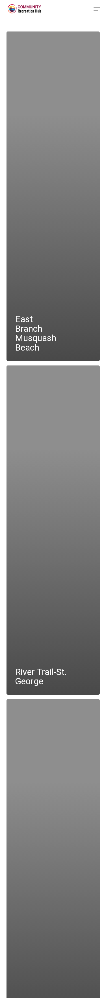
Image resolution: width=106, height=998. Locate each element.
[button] (97, 9)
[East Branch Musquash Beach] (53, 196)
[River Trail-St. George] (53, 530)
